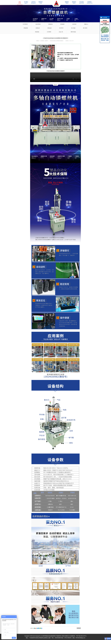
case (41, 2)
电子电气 (61, 28)
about (26, 2)
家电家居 (26, 28)
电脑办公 (86, 24)
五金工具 (61, 31)
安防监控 (49, 28)
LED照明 (49, 31)
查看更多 (79, 628)
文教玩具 (38, 28)
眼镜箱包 (50, 24)
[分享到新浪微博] (35, 628)
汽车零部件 (25, 24)
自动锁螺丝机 (72, 635)
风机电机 (37, 31)
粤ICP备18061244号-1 (81, 635)
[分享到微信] (40, 628)
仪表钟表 (74, 24)
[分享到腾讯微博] (37, 628)
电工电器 (73, 28)
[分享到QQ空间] (34, 628)
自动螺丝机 (42, 40)
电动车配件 (38, 24)
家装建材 (62, 24)
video (67, 2)
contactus (89, 2)
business (33, 2)
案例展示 (46, 40)
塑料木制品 (73, 31)
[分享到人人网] (38, 628)
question (81, 2)
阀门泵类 (85, 28)
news (74, 2)
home (19, 2)
